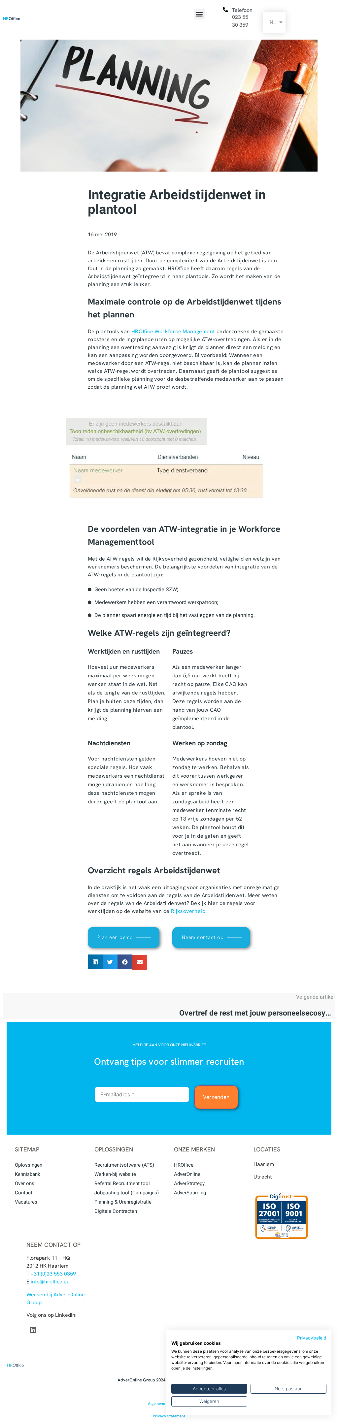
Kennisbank (27, 1174)
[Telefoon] (225, 10)
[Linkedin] (33, 1330)
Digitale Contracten (115, 1211)
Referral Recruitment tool (122, 1183)
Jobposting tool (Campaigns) (126, 1192)
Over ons (24, 1183)
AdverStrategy (189, 1183)
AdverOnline (187, 1174)
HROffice (183, 1165)
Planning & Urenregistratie (123, 1202)
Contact (23, 1192)
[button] (199, 14)
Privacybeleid (311, 1338)
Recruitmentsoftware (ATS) (124, 1165)
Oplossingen (28, 1165)
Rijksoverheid (188, 911)
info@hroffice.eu (50, 1281)
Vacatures (26, 1202)
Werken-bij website (115, 1174)
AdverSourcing (190, 1192)
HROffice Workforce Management (173, 331)
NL (273, 22)
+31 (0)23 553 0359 (53, 1273)
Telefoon (242, 10)
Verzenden (216, 1097)
